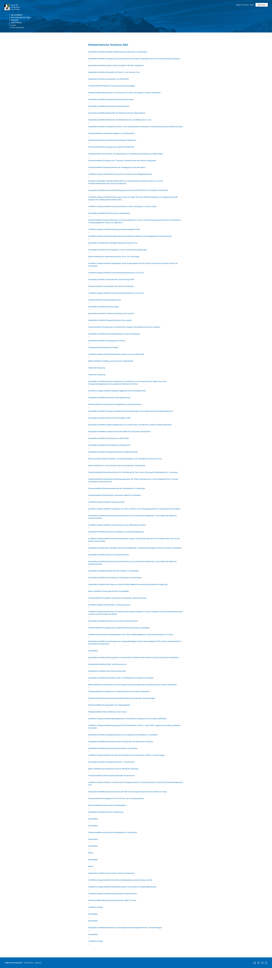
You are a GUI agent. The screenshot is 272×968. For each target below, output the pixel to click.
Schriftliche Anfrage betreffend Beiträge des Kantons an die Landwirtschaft (116, 354)
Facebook (254, 962)
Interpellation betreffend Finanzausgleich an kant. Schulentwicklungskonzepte (117, 250)
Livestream (16, 23)
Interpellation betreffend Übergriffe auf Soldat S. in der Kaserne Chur (114, 72)
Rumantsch (245, 5)
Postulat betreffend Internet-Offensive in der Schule (107, 712)
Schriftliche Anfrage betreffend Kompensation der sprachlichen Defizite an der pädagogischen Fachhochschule (130, 236)
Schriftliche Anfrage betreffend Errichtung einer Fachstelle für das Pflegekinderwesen (120, 174)
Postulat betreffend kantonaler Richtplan (103, 347)
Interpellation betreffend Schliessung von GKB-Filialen (108, 438)
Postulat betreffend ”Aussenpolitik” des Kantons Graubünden (111, 286)
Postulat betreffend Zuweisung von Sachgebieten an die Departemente (115, 404)
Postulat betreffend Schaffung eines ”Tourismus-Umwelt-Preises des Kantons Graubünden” (122, 160)
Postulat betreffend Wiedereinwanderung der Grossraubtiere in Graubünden (116, 488)
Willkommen (16, 15)
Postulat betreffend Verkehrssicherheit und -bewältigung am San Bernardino (116, 167)
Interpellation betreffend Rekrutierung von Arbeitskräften (109, 213)
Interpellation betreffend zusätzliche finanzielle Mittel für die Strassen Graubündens (119, 431)
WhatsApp (266, 962)
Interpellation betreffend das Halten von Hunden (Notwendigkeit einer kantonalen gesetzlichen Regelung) (127, 584)
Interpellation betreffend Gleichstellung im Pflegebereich (109, 445)
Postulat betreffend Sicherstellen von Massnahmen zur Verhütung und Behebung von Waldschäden (125, 154)
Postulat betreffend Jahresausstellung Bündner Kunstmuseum (111, 775)
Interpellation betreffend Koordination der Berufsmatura (108, 106)
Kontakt (13, 25)
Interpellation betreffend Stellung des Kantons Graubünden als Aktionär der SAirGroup (120, 741)
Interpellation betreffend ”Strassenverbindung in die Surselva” (111, 313)
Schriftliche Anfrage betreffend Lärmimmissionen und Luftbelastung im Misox (117, 525)
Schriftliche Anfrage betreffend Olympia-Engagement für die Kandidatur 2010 (117, 391)
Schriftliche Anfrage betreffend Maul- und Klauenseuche (109, 605)
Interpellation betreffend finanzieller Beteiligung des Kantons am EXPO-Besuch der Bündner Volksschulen (128, 190)
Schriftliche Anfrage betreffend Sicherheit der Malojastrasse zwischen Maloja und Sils (120, 880)
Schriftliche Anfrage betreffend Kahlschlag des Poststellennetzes (112, 894)
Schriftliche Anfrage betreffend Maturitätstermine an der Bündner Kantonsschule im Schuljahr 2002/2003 (127, 719)
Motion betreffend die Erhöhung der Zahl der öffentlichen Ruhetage (113, 769)
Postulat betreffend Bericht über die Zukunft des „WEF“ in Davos (112, 900)
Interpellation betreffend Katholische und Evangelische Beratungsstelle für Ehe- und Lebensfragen (125, 928)
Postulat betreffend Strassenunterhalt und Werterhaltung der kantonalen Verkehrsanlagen (121, 698)
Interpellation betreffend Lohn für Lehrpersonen (105, 812)
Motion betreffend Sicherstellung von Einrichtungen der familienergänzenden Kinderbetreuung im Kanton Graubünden (132, 685)
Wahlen (14, 20)
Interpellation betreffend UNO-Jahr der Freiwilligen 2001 (109, 418)
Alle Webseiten (28, 963)
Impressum (38, 963)
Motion (90, 853)
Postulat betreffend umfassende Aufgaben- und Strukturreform (111, 133)
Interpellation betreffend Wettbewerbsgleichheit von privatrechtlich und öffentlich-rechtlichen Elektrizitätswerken (130, 425)
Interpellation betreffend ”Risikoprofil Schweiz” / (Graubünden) (111, 762)
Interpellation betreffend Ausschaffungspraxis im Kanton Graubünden (114, 334)
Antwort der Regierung (96, 368)
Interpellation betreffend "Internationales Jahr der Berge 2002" (111, 279)
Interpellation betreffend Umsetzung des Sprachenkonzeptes (111, 99)
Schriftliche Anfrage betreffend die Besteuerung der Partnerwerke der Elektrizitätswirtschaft (122, 887)
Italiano (252, 5)
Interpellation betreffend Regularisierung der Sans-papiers (110, 320)
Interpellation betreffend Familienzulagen (103, 307)
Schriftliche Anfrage (95, 907)
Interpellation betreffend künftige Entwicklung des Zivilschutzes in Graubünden (117, 52)
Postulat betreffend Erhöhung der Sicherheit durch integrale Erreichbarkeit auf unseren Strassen (124, 327)
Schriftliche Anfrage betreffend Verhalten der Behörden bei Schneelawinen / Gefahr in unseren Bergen (126, 755)
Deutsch (238, 5)
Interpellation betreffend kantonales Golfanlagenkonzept (109, 397)
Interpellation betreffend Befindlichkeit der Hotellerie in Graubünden (113, 571)
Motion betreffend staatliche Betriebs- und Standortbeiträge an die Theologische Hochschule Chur (125, 459)
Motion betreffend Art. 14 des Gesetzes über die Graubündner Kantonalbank (116, 465)
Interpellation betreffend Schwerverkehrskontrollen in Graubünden (113, 748)
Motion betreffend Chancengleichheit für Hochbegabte (108, 591)
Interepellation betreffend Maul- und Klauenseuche (107, 664)
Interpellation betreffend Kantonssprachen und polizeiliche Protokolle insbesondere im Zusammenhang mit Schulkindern (133, 657)
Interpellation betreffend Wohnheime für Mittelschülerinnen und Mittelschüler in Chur (119, 120)
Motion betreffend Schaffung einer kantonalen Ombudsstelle (110, 361)
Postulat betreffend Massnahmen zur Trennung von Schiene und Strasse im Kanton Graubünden (124, 93)
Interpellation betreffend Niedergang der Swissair (106, 341)
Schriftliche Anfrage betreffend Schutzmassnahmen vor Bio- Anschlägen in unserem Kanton (122, 206)
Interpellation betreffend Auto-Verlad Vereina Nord (107, 671)
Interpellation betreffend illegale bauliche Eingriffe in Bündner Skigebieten (116, 65)
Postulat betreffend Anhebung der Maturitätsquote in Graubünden (112, 832)
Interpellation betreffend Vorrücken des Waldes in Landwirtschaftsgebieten (116, 532)
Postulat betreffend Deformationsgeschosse (104, 300)
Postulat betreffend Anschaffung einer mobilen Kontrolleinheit (111, 147)
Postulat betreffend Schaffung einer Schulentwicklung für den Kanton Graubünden (119, 628)
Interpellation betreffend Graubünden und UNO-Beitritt (108, 79)
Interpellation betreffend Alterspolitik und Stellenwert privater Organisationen (116, 113)
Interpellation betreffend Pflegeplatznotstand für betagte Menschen (113, 452)
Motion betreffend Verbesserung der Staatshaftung (107, 805)
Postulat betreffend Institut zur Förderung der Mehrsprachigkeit (111, 86)
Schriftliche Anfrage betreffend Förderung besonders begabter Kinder (114, 229)
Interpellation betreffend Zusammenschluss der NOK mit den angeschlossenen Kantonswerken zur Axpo (127, 792)
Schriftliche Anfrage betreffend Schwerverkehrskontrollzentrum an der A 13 (116, 273)
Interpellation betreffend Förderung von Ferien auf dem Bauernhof (112, 621)
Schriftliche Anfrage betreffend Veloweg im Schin (106, 502)
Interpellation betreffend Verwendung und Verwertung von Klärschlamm (115, 578)
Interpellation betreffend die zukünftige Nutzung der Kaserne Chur (112, 243)
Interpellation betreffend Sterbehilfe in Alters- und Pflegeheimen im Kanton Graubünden (121, 678)
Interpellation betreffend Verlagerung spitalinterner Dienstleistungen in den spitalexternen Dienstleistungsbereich (130, 411)
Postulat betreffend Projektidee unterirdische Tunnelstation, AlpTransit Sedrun (117, 598)
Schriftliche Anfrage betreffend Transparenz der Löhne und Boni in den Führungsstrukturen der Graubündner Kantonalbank (134, 509)
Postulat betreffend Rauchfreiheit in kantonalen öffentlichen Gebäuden (114, 495)
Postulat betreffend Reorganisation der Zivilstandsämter (109, 705)
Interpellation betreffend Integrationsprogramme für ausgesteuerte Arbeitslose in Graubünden (123, 735)
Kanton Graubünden (17, 27)
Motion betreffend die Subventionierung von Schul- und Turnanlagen (114, 256)
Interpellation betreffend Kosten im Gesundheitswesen (108, 555)
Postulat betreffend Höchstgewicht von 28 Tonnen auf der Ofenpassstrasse (116, 798)
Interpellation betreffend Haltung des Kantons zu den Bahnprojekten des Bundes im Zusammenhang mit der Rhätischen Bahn (135, 127)
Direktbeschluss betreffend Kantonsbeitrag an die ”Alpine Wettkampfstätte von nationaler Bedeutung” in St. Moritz (130, 634)
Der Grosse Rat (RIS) (20, 17)
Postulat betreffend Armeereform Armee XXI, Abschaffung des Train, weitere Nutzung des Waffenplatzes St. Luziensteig (133, 472)
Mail (262, 962)
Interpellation (93, 651)
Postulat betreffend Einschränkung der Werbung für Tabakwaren (112, 140)
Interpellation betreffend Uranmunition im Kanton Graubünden (111, 873)
